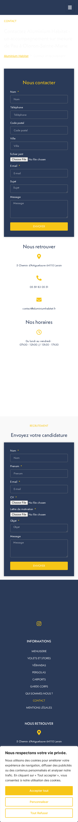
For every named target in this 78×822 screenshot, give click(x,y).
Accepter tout (39, 790)
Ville (12, 138)
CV (12, 497)
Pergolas (39, 672)
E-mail (14, 166)
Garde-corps (39, 686)
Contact (39, 700)
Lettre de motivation (22, 509)
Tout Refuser (39, 813)
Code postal (17, 123)
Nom (13, 92)
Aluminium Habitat (16, 56)
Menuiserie (39, 651)
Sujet (13, 181)
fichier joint (16, 154)
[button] (70, 7)
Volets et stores (39, 658)
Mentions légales (39, 707)
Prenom (15, 466)
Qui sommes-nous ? (39, 693)
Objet (13, 521)
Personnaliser (39, 802)
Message (15, 197)
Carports (39, 679)
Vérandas (39, 665)
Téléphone (16, 107)
